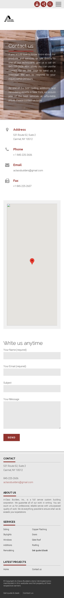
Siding (6, 529)
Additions (7, 545)
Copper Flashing (39, 529)
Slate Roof (36, 540)
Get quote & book (11, 593)
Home (6, 569)
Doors (34, 534)
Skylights (7, 534)
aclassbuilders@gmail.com (18, 482)
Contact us (37, 569)
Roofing (35, 545)
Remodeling (8, 550)
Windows (7, 540)
